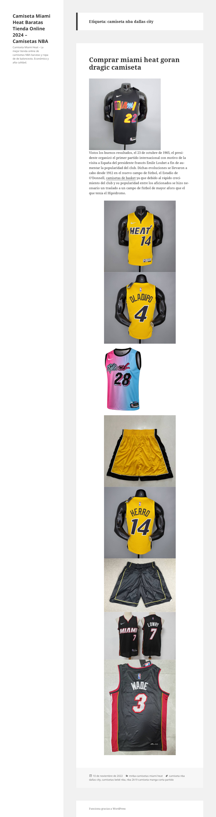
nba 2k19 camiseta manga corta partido (150, 779)
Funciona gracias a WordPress (107, 808)
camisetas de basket (121, 178)
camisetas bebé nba (114, 779)
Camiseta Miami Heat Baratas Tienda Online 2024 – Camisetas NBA (31, 28)
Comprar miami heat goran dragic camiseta (134, 63)
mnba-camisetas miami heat (146, 776)
